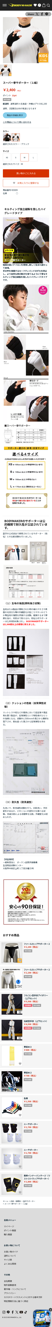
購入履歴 (8, 1234)
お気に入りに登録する (28, 182)
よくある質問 (10, 1263)
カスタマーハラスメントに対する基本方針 (23, 1297)
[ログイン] (39, 5)
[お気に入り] (35, 5)
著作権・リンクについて (15, 1289)
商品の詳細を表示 (15, 115)
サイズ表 (8, 1259)
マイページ (9, 1226)
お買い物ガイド (11, 1251)
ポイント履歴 (10, 1230)
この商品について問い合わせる (17, 122)
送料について (10, 1255)
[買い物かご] (44, 5)
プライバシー (10, 1293)
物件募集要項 (10, 1285)
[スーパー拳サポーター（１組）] (26, 40)
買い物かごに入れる (26, 173)
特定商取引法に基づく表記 (16, 1301)
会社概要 (8, 1281)
